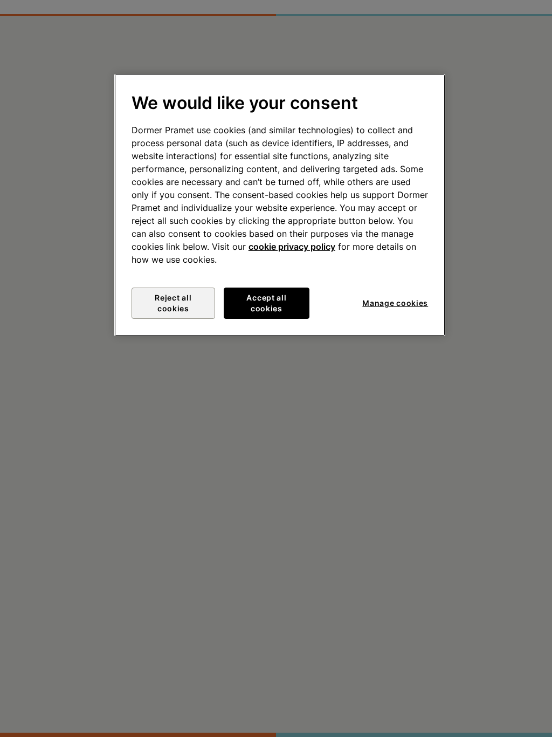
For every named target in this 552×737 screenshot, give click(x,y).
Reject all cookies (173, 303)
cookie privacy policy (292, 246)
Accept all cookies (266, 303)
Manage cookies (395, 303)
